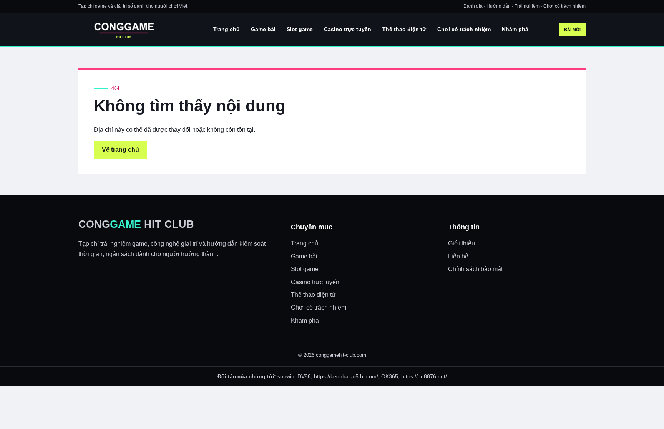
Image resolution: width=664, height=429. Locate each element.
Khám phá (515, 29)
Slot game (300, 29)
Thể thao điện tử (404, 29)
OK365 (389, 376)
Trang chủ (226, 29)
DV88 (304, 376)
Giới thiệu (461, 243)
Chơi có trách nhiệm (464, 29)
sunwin (285, 376)
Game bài (263, 29)
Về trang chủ (120, 149)
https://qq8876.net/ (424, 376)
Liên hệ (458, 256)
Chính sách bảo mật (475, 269)
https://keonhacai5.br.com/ (346, 376)
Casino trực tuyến (347, 29)
